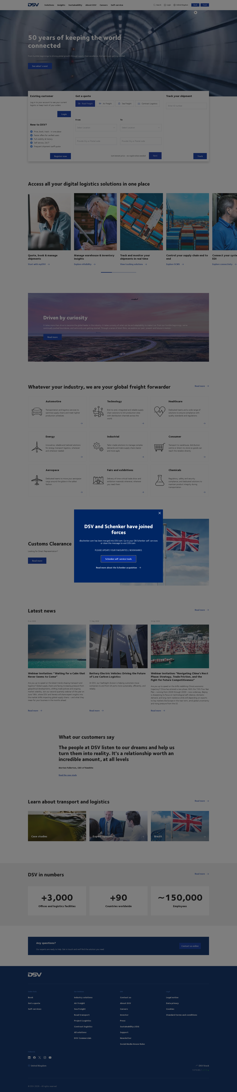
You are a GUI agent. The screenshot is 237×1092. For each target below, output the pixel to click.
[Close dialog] (159, 512)
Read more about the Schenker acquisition (117, 567)
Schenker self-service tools (118, 558)
